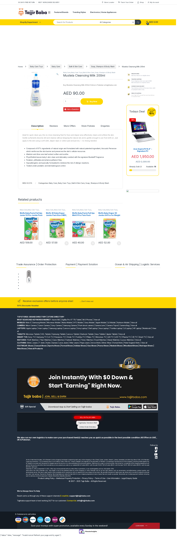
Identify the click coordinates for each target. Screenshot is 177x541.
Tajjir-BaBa (85, 481)
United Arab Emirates (87, 427)
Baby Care (56, 66)
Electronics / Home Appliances (103, 12)
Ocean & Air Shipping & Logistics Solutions (36, 288)
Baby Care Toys (36, 66)
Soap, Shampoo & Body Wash (103, 66)
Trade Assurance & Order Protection (34, 285)
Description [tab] (37, 126)
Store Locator (109, 2)
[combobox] (75, 22)
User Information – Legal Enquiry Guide (122, 478)
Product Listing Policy (46, 478)
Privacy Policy (87, 478)
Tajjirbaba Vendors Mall (87, 423)
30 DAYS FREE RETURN (26, 2)
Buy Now (93, 101)
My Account (154, 2)
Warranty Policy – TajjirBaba (31, 283)
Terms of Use (100, 478)
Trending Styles (79, 12)
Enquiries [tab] (105, 126)
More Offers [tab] (69, 126)
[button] (57, 74)
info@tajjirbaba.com (86, 501)
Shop (142, 2)
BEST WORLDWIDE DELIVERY (48, 2)
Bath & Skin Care (75, 66)
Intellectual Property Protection (68, 478)
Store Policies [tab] (88, 126)
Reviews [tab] (53, 126)
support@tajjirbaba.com (79, 496)
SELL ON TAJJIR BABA (87, 417)
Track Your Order (127, 2)
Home (20, 66)
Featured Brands (61, 12)
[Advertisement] (88, 43)
